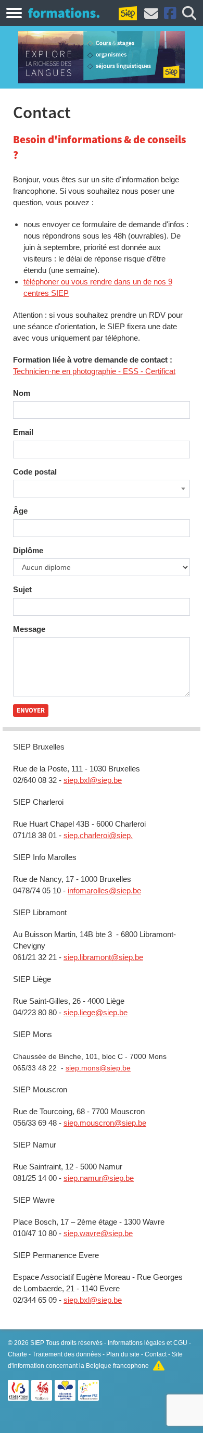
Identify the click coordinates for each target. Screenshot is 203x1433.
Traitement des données (66, 1354)
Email (23, 432)
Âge (20, 510)
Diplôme (28, 550)
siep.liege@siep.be (96, 1012)
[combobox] (101, 488)
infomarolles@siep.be (104, 890)
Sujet (22, 589)
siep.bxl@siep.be (93, 780)
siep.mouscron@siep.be (105, 1122)
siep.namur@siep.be (99, 1178)
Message (29, 629)
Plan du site (122, 1354)
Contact (156, 1354)
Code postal (35, 471)
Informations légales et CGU (147, 1343)
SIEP (37, 1343)
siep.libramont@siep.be (103, 957)
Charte (17, 1354)
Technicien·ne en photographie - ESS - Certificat (94, 371)
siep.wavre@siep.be (98, 1233)
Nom (21, 393)
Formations (63, 12)
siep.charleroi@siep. (98, 835)
